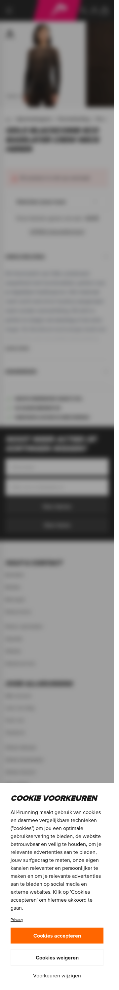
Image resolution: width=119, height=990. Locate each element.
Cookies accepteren (57, 936)
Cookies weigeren (57, 957)
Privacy (17, 919)
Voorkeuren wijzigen (57, 975)
